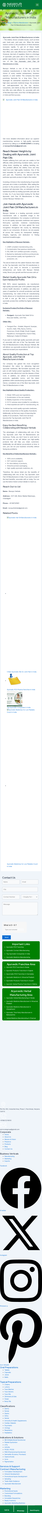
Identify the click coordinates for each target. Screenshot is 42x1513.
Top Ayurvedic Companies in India (18, 954)
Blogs (10, 23)
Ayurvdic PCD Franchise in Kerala (17, 967)
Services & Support (10, 1466)
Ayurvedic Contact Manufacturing (17, 950)
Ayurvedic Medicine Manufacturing (18, 957)
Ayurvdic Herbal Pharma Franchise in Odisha (21, 984)
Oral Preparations (9, 1367)
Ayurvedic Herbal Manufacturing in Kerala (20, 998)
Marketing (5, 1488)
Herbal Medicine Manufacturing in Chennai (21, 1018)
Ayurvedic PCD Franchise (15, 947)
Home (4, 23)
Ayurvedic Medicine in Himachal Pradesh (20, 977)
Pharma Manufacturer (20, 23)
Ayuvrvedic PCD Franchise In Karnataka (20, 974)
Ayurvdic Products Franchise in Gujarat (19, 971)
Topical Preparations (10, 1382)
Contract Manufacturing (12, 1469)
